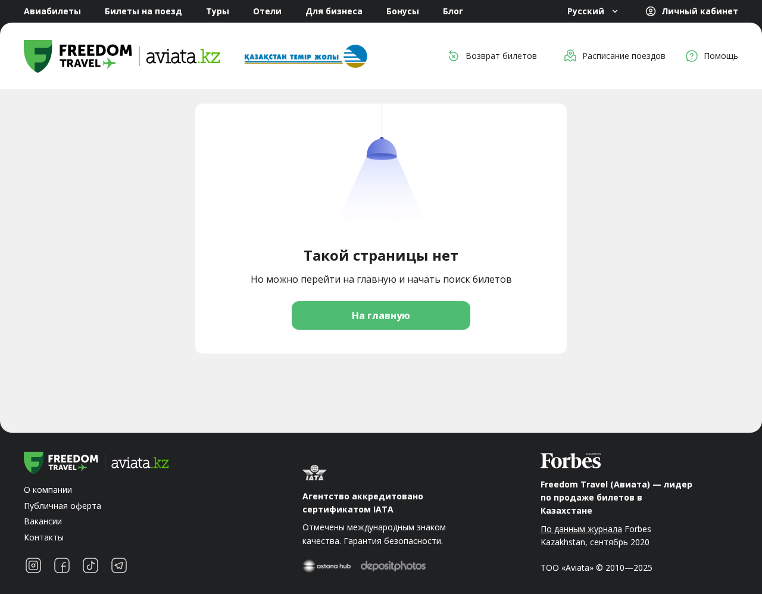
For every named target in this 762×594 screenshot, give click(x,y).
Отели (267, 11)
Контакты (44, 537)
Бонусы (402, 11)
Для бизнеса (334, 11)
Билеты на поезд (143, 11)
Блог (453, 11)
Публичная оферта (62, 505)
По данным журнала (581, 528)
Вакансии (43, 521)
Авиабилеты (52, 11)
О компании (48, 489)
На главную (381, 315)
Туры (217, 11)
